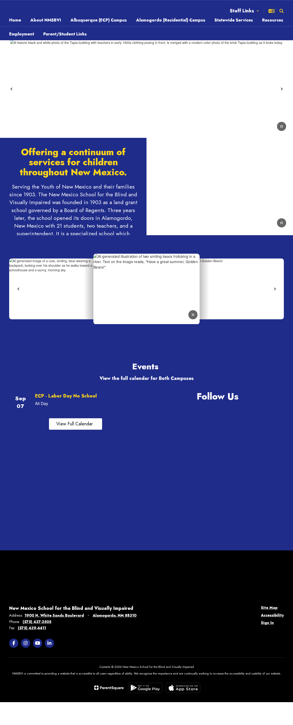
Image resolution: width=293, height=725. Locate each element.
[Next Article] (274, 288)
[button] (244, 11)
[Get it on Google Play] (145, 688)
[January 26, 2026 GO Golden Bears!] (230, 289)
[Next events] (137, 424)
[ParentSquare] (109, 687)
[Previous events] (13, 424)
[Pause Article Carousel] (193, 315)
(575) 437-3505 (37, 621)
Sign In (267, 622)
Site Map (269, 607)
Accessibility (272, 615)
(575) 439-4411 (32, 628)
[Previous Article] (18, 288)
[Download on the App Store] (183, 688)
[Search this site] (281, 11)
